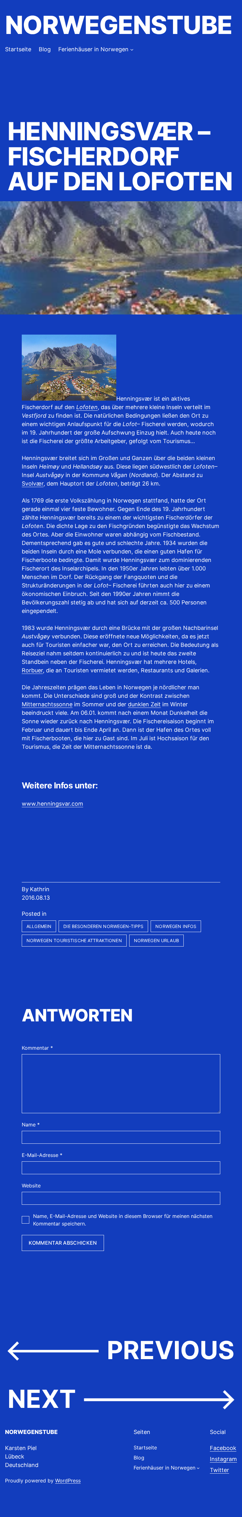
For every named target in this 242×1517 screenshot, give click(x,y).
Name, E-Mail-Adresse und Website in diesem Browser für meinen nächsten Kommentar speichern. (122, 1220)
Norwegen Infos (175, 926)
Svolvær (32, 483)
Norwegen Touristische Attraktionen (74, 940)
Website (31, 1185)
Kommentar (37, 1048)
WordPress (68, 1480)
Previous (170, 1350)
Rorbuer (32, 670)
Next (42, 1399)
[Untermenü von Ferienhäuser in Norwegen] (132, 49)
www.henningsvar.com (52, 803)
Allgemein (38, 926)
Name (31, 1124)
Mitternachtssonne (47, 704)
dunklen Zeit (144, 704)
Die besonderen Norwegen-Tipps (103, 926)
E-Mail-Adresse (42, 1155)
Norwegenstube (118, 25)
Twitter (219, 1470)
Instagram (223, 1459)
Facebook (223, 1448)
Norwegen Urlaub (156, 940)
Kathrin (39, 889)
